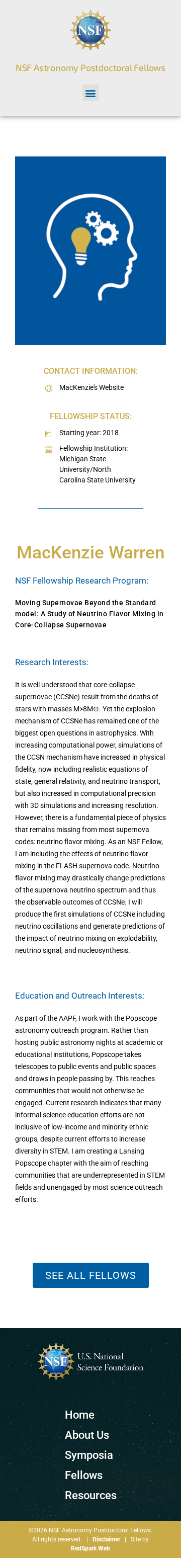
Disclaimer (106, 1539)
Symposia (89, 1455)
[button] (90, 93)
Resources (91, 1495)
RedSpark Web (90, 1548)
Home (80, 1415)
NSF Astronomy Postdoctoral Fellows (90, 67)
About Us (87, 1435)
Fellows (84, 1475)
